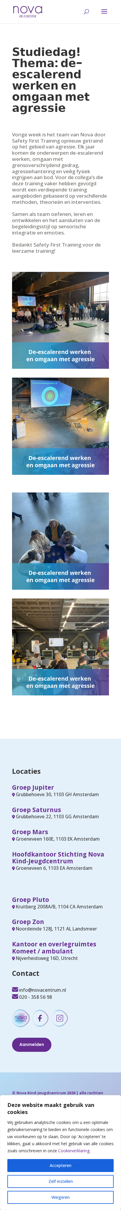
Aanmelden (31, 1044)
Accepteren (60, 1165)
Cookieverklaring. (74, 1150)
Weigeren (60, 1197)
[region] (60, 1152)
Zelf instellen (60, 1181)
